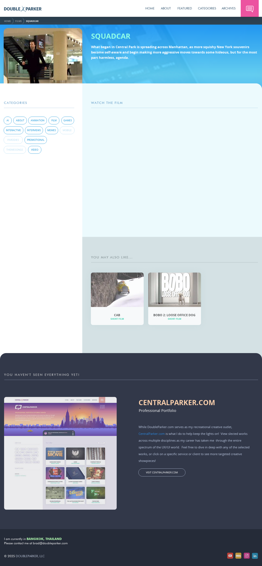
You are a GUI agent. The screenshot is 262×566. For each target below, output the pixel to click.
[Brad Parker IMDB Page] (238, 556)
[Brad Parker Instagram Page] (247, 556)
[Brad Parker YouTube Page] (230, 556)
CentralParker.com (152, 434)
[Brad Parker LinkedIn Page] (255, 556)
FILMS (18, 21)
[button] (250, 8)
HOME (7, 21)
